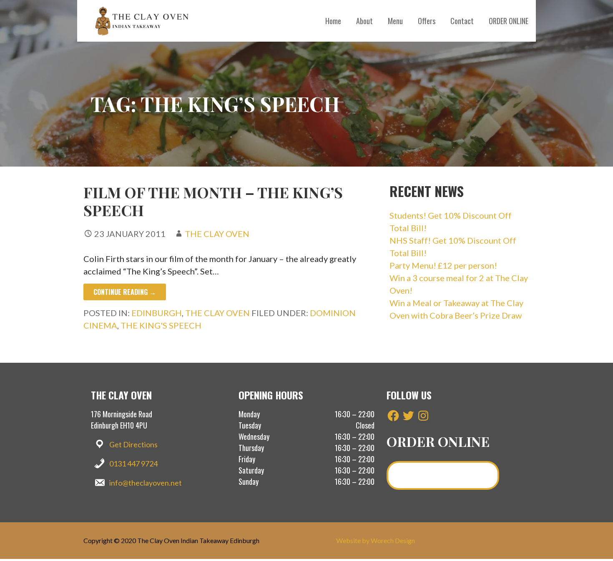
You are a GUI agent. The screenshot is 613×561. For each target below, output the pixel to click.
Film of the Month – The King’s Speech (213, 201)
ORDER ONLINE (508, 20)
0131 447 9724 (133, 463)
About (364, 20)
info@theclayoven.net (145, 482)
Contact (462, 20)
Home (333, 20)
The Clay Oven (217, 234)
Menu (395, 20)
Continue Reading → (124, 292)
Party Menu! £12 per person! (443, 265)
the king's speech (161, 325)
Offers (426, 20)
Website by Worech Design (375, 540)
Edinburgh (156, 313)
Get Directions (133, 444)
